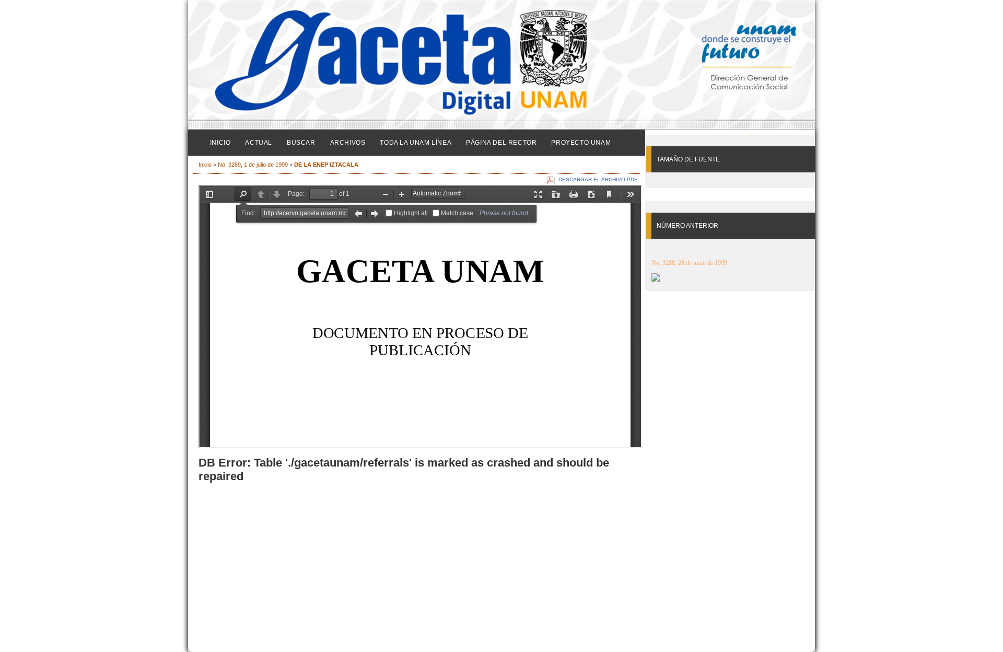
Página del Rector (501, 142)
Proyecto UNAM (581, 142)
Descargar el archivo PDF (597, 179)
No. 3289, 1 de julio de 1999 (253, 164)
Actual (258, 142)
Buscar (301, 142)
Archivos (348, 142)
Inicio (220, 142)
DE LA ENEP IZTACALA (326, 164)
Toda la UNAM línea (415, 142)
